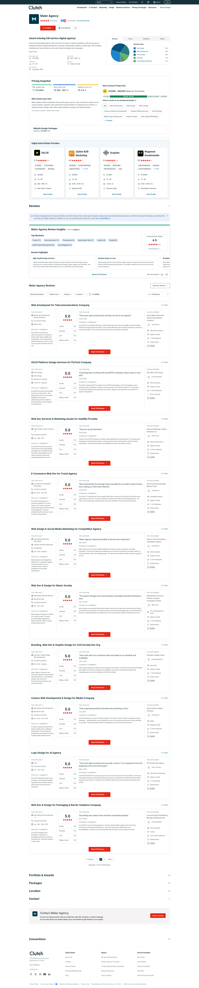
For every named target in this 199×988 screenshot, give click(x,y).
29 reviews (53, 21)
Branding (140, 58)
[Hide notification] (167, 216)
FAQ (66, 975)
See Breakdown (153, 249)
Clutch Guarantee (143, 966)
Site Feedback (35, 965)
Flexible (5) (113, 240)
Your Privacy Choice (47, 984)
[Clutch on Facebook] (31, 974)
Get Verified (141, 962)
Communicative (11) (51, 240)
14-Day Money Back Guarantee (112, 966)
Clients (162, 39)
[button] (38, 294)
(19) (48, 160)
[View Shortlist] (142, 2)
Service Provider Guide (145, 975)
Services (115, 39)
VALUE (45, 152)
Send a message (158, 915)
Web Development (142, 51)
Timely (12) (36, 240)
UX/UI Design (141, 54)
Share (166, 305)
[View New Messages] (148, 2)
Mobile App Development (113, 117)
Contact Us (34, 969)
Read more (33, 52)
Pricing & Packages (139, 7)
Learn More (104, 218)
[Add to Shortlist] (75, 28)
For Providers (133, 2)
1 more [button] (85, 169)
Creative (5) (101, 240)
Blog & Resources (107, 971)
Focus (130, 39)
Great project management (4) (43, 245)
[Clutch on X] (35, 974)
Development (82, 7)
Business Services (123, 7)
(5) (82, 160)
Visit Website (65, 28)
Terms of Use (85, 984)
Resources (152, 7)
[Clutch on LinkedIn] (49, 974)
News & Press (70, 966)
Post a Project (165, 7)
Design (111, 7)
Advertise (140, 971)
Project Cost (53, 294)
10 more (109, 121)
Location (79, 294)
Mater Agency (49, 16)
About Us (68, 957)
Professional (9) (68, 240)
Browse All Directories (109, 957)
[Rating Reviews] (44, 20)
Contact (48, 28)
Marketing (103, 7)
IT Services (93, 7)
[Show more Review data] (99, 352)
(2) (151, 160)
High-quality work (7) (86, 240)
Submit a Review (159, 286)
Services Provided (36, 294)
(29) (159, 244)
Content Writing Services (139, 111)
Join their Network (83, 21)
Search (99, 2)
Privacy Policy (34, 984)
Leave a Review (121, 2)
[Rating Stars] (41, 160)
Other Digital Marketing (149, 117)
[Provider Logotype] (34, 19)
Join (167, 2)
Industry (67, 294)
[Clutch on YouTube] (44, 974)
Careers (68, 962)
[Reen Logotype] (37, 153)
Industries (146, 39)
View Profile (47, 194)
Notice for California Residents (69, 984)
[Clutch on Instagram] (40, 974)
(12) (117, 160)
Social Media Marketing (144, 61)
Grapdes (115, 152)
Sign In (158, 2)
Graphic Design (131, 117)
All (105, 106)
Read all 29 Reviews (99, 274)
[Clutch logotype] (35, 7)
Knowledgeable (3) (65, 245)
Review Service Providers (110, 962)
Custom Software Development (115, 111)
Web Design (140, 48)
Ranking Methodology (73, 971)
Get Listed (141, 957)
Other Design (143, 106)
